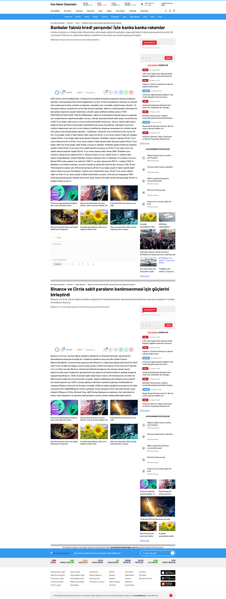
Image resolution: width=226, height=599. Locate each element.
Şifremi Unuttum (145, 578)
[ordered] (79, 264)
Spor (101, 11)
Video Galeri (129, 575)
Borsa (125, 17)
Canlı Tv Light (56, 585)
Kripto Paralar (168, 561)
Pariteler (105, 17)
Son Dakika (55, 11)
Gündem (79, 11)
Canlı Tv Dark (75, 572)
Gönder (58, 264)
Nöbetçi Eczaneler (77, 582)
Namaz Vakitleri (67, 561)
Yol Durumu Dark (57, 582)
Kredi (160, 17)
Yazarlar (128, 578)
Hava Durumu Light (58, 572)
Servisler (67, 11)
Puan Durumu (113, 561)
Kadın (109, 11)
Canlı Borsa (68, 17)
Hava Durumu (97, 561)
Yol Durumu (153, 561)
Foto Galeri (120, 11)
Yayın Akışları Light (77, 575)
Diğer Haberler (135, 17)
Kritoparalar (115, 17)
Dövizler (78, 17)
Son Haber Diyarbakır (58, 23)
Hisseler (95, 17)
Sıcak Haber (129, 585)
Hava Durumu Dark (58, 575)
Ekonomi (90, 11)
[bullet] (82, 264)
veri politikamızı (139, 595)
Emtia (153, 17)
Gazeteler (145, 11)
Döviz (145, 17)
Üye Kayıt (142, 575)
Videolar (132, 11)
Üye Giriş (142, 572)
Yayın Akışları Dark (77, 578)
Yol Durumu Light (57, 578)
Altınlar (87, 17)
